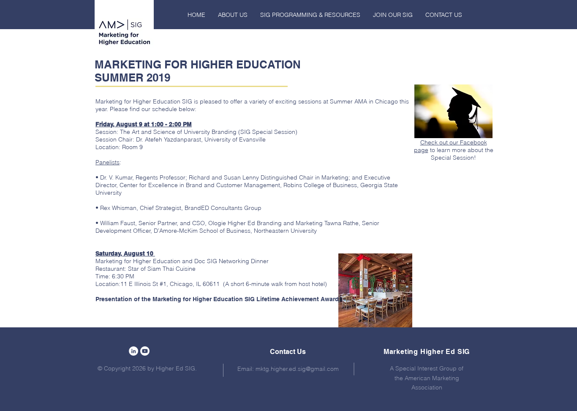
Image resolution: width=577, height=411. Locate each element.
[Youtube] (145, 351)
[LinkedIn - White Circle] (133, 351)
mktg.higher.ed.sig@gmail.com (297, 369)
